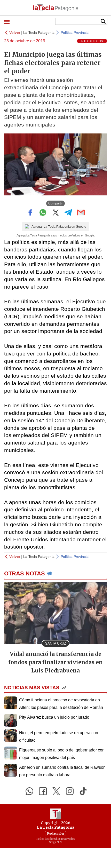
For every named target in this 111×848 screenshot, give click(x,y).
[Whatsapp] (29, 791)
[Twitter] (56, 791)
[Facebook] (43, 791)
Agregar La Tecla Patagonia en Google (58, 226)
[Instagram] (70, 791)
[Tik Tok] (83, 791)
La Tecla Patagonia (38, 32)
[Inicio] (55, 7)
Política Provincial (75, 32)
